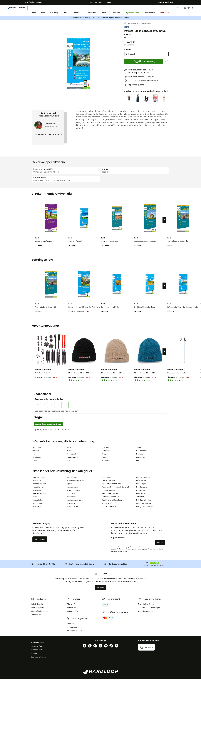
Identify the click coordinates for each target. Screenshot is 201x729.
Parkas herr (36, 490)
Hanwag (139, 454)
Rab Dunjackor (142, 484)
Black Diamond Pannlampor (113, 500)
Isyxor (69, 484)
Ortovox (35, 451)
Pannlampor (37, 503)
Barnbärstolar (72, 506)
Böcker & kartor (133, 23)
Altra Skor (140, 497)
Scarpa (104, 454)
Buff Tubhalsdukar (143, 500)
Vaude (104, 457)
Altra (69, 447)
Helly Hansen (72, 457)
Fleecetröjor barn (108, 480)
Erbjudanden (165, 13)
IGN (126, 27)
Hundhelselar (141, 487)
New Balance (141, 451)
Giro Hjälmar (141, 480)
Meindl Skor (106, 503)
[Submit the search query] (178, 8)
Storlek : (128, 50)
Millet (69, 451)
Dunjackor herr (38, 487)
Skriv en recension (131, 38)
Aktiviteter (115, 13)
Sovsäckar (36, 506)
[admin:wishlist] (166, 61)
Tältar (34, 497)
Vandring (54, 13)
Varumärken (150, 13)
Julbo (138, 447)
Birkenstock (141, 457)
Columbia (105, 451)
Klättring (75, 13)
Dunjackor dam (38, 477)
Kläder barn (106, 477)
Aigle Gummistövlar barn (111, 484)
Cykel (103, 13)
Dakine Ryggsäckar (109, 506)
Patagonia (36, 447)
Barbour (70, 460)
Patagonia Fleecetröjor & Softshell (115, 487)
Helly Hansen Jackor (110, 493)
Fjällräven (105, 447)
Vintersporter (90, 13)
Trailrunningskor (73, 490)
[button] (78, 63)
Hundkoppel (141, 490)
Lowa (34, 460)
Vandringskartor (146, 23)
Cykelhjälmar (72, 503)
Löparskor (71, 493)
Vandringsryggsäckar (75, 480)
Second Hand (133, 13)
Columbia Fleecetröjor (110, 497)
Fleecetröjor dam (39, 484)
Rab (34, 454)
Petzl (138, 460)
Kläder (33, 13)
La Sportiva (36, 457)
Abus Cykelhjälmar (143, 503)
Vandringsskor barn (75, 500)
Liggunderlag (37, 500)
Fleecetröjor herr (39, 493)
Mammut (105, 460)
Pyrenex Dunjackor (109, 490)
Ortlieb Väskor (141, 493)
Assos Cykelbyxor (143, 477)
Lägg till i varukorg (144, 61)
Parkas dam (37, 480)
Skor (43, 13)
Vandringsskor (72, 487)
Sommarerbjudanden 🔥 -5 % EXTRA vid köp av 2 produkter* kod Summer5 (100, 18)
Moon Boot (71, 454)
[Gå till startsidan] (126, 23)
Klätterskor (71, 497)
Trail (65, 13)
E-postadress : (118, 538)
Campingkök (72, 477)
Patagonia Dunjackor (144, 506)
